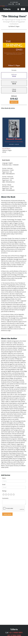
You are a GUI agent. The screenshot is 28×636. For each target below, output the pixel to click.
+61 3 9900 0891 (14, 2)
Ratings (4, 491)
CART (17, 4)
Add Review (5, 475)
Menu (23, 9)
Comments (5, 498)
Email (3, 484)
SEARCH (10, 4)
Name (4, 478)
